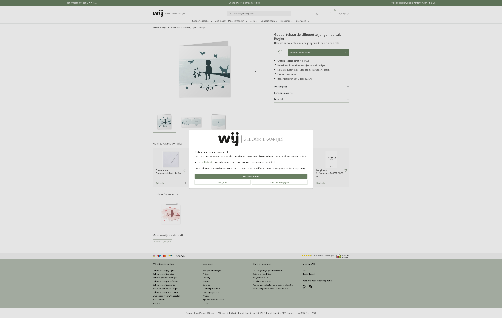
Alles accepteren (251, 176)
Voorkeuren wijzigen (279, 182)
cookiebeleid (207, 162)
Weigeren (222, 182)
